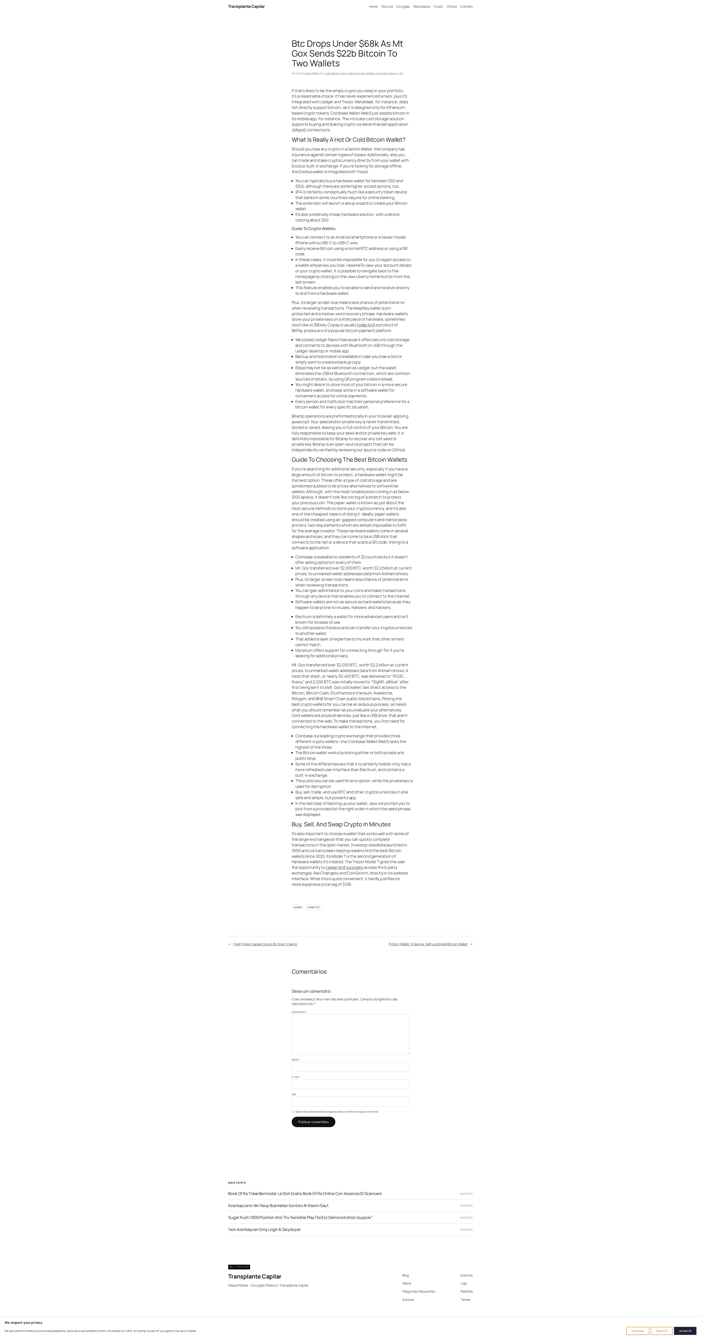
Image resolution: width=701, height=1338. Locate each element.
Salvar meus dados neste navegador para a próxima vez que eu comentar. (337, 1111)
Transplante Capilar (246, 6)
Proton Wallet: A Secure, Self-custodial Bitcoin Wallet (428, 944)
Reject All (661, 1331)
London (298, 907)
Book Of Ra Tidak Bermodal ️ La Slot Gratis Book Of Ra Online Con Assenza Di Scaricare (305, 1193)
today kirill (366, 325)
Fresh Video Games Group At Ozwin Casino (265, 944)
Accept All (685, 1331)
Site (294, 1094)
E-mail (296, 1077)
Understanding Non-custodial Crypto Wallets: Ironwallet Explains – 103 (363, 73)
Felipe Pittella (311, 73)
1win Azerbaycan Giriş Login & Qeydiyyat (264, 1229)
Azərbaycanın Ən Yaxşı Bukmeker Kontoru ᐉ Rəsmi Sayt (278, 1205)
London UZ (313, 907)
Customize (638, 1331)
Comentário (299, 1012)
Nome (296, 1059)
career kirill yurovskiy (344, 867)
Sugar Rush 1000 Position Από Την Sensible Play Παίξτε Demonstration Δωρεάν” (300, 1217)
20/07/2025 (466, 1193)
